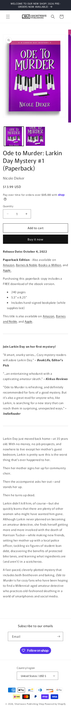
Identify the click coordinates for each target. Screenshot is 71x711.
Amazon (9, 265)
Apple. (7, 270)
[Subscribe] (58, 636)
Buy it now (35, 239)
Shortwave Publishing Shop (29, 703)
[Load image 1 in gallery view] (14, 136)
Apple (28, 321)
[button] (8, 16)
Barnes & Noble (26, 265)
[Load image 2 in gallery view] (35, 136)
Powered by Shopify (55, 703)
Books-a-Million (49, 265)
